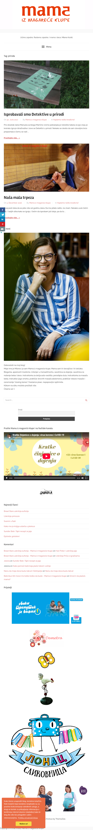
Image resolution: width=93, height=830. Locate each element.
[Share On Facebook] (2, 209)
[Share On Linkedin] (2, 219)
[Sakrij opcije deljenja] (1, 233)
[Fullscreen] (86, 478)
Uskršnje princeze (12, 516)
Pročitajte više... (11, 138)
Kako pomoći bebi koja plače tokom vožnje (32, 566)
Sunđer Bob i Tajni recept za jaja (18, 531)
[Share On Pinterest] (2, 224)
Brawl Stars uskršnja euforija (16, 511)
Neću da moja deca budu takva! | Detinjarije (23, 571)
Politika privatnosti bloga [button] (28, 818)
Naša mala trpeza (19, 197)
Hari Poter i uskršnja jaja (66, 551)
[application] (46, 456)
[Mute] (82, 478)
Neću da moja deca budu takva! (59, 571)
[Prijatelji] (46, 608)
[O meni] (46, 297)
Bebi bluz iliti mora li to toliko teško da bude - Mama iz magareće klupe (35, 576)
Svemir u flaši (10, 521)
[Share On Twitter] (2, 214)
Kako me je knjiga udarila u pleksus (19, 526)
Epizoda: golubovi (12, 536)
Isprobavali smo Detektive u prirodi (34, 114)
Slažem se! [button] (24, 824)
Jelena (7, 561)
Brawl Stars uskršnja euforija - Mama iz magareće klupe (28, 551)
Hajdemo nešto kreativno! (64, 120)
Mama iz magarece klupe (36, 120)
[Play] (7, 478)
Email (20, 410)
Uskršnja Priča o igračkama (68, 556)
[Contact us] (2, 229)
